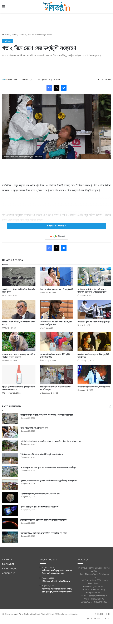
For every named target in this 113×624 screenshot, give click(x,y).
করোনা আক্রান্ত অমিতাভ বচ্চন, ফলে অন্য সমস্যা (94, 386)
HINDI (107, 614)
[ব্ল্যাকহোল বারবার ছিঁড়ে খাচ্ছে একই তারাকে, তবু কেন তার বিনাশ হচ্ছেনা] (10, 523)
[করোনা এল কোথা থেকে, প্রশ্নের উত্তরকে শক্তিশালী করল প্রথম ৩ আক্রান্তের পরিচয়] (94, 276)
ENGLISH (99, 614)
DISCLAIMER (8, 564)
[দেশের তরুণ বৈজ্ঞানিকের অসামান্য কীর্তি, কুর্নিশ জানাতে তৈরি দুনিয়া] (56, 341)
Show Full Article (56, 225)
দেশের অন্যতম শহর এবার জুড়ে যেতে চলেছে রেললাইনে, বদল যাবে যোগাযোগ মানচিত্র (48, 467)
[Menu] (3, 7)
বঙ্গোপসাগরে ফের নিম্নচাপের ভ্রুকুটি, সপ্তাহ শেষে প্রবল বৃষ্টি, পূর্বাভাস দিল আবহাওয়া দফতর (51, 441)
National (22, 34)
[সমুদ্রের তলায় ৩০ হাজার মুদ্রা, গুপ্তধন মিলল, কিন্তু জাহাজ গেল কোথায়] (10, 537)
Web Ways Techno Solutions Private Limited (34, 614)
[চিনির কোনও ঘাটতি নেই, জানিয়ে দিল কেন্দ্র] (10, 432)
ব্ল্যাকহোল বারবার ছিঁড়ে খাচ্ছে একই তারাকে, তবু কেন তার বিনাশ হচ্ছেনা (44, 520)
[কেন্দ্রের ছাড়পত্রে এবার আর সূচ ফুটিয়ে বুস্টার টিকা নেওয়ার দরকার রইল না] (18, 374)
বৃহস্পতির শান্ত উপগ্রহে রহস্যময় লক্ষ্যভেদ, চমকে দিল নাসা (40, 493)
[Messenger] (64, 88)
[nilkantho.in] (56, 6)
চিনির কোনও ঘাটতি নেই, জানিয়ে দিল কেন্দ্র (34, 428)
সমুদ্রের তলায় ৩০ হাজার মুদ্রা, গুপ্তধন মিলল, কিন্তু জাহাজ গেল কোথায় (44, 533)
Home (7, 34)
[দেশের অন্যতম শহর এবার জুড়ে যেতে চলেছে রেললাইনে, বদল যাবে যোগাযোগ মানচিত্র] (10, 471)
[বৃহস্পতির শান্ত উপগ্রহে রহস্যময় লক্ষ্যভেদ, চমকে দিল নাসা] (10, 497)
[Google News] (56, 236)
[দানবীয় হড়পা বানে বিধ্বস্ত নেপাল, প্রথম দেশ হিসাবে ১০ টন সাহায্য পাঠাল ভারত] (10, 418)
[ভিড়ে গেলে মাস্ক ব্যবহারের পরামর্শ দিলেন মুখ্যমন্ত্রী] (56, 276)
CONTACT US (8, 573)
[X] (56, 88)
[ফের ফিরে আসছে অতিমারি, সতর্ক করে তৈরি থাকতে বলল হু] (18, 309)
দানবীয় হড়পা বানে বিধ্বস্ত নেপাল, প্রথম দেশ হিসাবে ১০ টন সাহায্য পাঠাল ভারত (47, 414)
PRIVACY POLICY (10, 569)
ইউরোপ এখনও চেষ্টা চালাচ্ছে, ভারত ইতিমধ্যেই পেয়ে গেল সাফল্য (42, 454)
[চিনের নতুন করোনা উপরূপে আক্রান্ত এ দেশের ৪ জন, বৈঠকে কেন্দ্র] (56, 374)
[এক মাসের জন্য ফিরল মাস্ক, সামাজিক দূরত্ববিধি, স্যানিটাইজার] (94, 341)
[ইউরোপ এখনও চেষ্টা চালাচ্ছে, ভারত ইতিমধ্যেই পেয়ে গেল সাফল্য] (10, 458)
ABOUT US (7, 559)
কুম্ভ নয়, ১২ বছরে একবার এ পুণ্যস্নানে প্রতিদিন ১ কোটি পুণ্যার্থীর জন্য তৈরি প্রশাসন (49, 480)
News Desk (12, 79)
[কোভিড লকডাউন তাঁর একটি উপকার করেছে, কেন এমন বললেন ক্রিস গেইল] (56, 309)
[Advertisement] (56, 22)
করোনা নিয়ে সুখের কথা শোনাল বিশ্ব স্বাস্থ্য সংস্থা (94, 321)
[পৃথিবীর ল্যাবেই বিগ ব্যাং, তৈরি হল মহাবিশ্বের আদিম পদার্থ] (10, 510)
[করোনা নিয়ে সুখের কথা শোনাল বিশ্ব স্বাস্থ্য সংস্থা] (94, 309)
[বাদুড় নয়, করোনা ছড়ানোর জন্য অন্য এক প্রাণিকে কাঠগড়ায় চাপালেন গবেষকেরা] (18, 341)
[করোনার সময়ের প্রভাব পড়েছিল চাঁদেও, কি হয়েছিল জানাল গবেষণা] (18, 276)
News (14, 34)
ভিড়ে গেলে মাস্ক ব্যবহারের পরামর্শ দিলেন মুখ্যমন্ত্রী (56, 289)
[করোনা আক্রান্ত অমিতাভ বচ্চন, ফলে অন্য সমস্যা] (94, 374)
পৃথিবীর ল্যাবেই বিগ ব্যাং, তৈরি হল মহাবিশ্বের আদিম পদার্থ (39, 506)
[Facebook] (49, 88)
